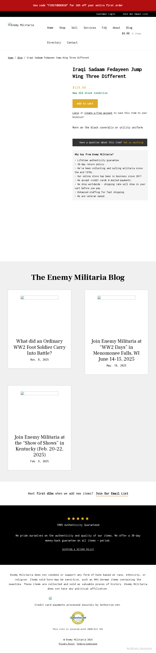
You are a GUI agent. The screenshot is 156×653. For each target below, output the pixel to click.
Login (75, 113)
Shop (62, 27)
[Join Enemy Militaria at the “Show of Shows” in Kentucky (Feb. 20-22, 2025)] (39, 410)
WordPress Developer (139, 648)
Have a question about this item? (110, 142)
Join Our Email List (135, 14)
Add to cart (85, 103)
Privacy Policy (67, 644)
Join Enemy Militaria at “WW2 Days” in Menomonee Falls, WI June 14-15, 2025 (116, 350)
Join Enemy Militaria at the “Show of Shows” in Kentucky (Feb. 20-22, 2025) (39, 446)
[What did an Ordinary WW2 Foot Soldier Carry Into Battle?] (39, 315)
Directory (54, 42)
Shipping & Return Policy (78, 549)
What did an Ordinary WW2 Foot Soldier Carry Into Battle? (40, 347)
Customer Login (105, 14)
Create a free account (98, 113)
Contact (72, 42)
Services (90, 27)
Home (50, 27)
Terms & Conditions (87, 644)
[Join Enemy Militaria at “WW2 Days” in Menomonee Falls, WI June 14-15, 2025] (116, 315)
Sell (75, 27)
